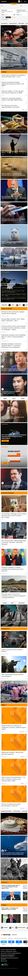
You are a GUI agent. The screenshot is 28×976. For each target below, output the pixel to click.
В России (4, 882)
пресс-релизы (4, 953)
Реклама (14, 951)
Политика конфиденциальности (14, 953)
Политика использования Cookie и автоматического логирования (8, 955)
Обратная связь (4, 960)
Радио (3, 705)
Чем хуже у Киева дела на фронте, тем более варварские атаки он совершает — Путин (13, 298)
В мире (3, 905)
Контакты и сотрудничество (6, 951)
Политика (10, 938)
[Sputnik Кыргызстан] (4, 2)
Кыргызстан (3, 938)
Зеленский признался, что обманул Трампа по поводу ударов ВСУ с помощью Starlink (12, 291)
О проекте (3, 949)
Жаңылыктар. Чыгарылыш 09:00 (7, 12)
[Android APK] (4, 964)
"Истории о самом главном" (7, 353)
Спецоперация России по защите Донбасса (12, 284)
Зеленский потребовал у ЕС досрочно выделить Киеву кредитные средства (13, 288)
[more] (26, 46)
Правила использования (11, 949)
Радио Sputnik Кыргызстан (20, 938)
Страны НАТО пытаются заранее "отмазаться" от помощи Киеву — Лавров (13, 295)
